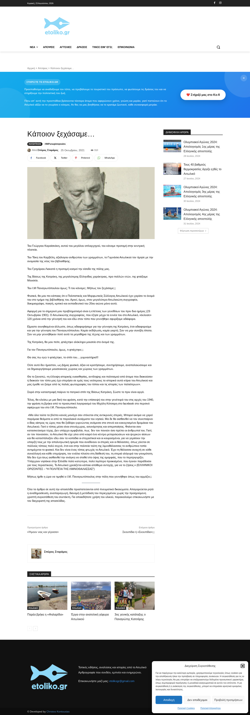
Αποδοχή (168, 699)
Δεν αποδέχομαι (197, 699)
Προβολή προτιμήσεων (228, 699)
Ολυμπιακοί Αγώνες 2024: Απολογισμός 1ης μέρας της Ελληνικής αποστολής (202, 147)
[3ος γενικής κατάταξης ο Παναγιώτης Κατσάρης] (135, 596)
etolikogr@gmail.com (122, 681)
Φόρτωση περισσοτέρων (192, 231)
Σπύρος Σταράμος (48, 150)
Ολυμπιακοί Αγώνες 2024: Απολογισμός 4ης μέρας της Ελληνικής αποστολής (202, 214)
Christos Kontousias (58, 711)
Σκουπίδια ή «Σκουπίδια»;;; (138, 531)
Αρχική (31, 68)
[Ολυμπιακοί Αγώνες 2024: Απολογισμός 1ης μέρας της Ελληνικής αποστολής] (172, 146)
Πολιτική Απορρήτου (210, 708)
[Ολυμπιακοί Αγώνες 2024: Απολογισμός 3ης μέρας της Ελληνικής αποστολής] (172, 191)
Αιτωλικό (33, 608)
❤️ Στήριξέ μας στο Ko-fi (203, 94)
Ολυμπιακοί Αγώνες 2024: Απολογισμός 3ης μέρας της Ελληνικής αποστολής (202, 192)
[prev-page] (29, 628)
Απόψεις (43, 68)
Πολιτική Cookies (186, 708)
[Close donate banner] (243, 78)
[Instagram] (220, 3)
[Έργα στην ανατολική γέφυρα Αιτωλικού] (91, 596)
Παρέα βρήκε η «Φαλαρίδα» (45, 614)
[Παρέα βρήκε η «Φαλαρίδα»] (47, 596)
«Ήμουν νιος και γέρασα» (43, 531)
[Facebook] (214, 3)
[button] (243, 666)
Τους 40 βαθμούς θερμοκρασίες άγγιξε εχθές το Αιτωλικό (202, 169)
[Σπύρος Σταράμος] (29, 150)
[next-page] (35, 628)
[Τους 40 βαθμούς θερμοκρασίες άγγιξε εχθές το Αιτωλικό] (172, 168)
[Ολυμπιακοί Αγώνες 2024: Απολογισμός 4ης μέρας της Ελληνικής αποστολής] (172, 213)
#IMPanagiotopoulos (55, 144)
